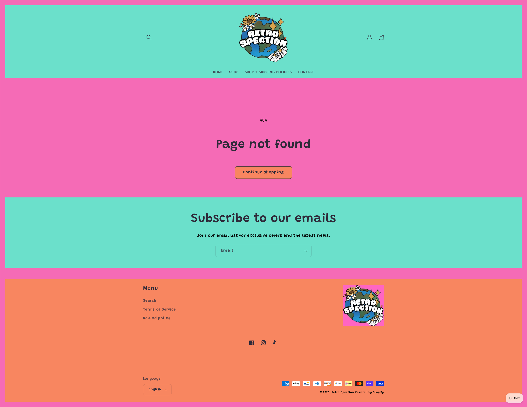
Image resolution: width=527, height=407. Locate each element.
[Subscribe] (305, 251)
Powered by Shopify (369, 392)
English (155, 389)
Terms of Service (159, 310)
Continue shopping (263, 172)
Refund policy (156, 318)
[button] (149, 37)
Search (149, 301)
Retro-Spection (343, 392)
